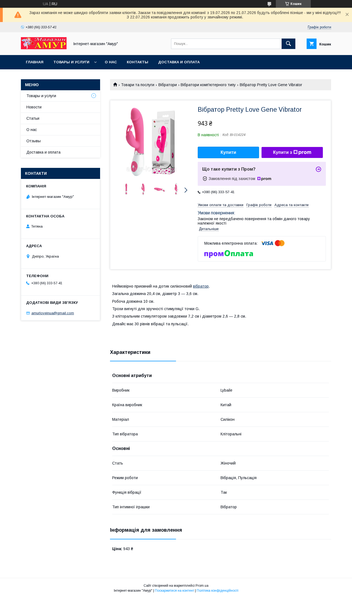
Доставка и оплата (179, 62)
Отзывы (33, 141)
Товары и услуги (71, 62)
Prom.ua (202, 586)
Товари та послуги (137, 85)
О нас (111, 62)
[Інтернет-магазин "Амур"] (44, 48)
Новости (34, 107)
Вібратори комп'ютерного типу (208, 85)
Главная (34, 62)
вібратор (201, 286)
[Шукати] (288, 44)
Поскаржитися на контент (174, 590)
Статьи (32, 118)
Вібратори (167, 85)
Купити (228, 152)
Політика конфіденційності (217, 590)
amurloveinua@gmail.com (52, 313)
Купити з (282, 152)
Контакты (137, 62)
